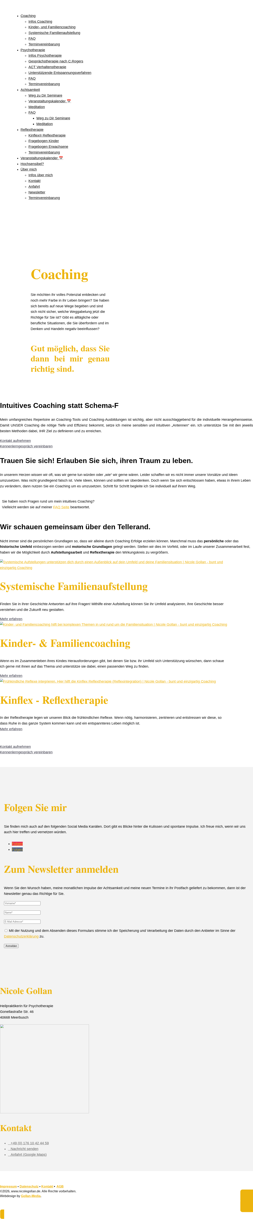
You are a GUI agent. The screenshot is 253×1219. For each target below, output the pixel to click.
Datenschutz (29, 1186)
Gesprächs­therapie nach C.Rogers (55, 61)
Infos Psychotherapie (45, 56)
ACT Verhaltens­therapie (47, 67)
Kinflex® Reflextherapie (47, 135)
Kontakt (34, 181)
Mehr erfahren (11, 619)
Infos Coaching (40, 22)
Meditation (36, 107)
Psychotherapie (33, 50)
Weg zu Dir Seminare (45, 95)
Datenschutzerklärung (21, 936)
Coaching (28, 16)
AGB (60, 1186)
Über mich (29, 169)
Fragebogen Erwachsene (48, 147)
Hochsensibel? (32, 164)
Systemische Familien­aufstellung (54, 33)
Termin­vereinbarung (44, 44)
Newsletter (36, 192)
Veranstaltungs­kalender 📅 (49, 101)
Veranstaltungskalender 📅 (42, 158)
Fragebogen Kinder (43, 141)
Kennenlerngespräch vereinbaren (26, 446)
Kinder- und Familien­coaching (52, 27)
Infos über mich (40, 175)
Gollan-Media (31, 1196)
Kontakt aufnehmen (15, 441)
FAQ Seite (61, 507)
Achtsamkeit (30, 90)
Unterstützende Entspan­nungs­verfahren (59, 73)
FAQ (32, 39)
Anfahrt (34, 187)
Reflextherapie (32, 130)
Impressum (8, 1186)
